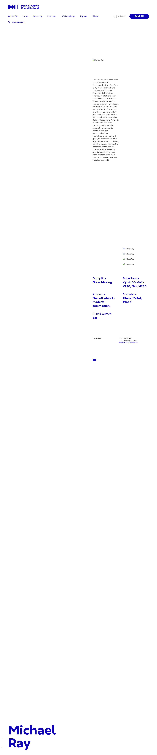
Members (51, 16)
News (25, 16)
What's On (12, 16)
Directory (37, 16)
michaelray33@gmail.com (129, 340)
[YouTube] (94, 360)
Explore (83, 16)
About (95, 16)
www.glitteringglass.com (128, 342)
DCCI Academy (68, 16)
